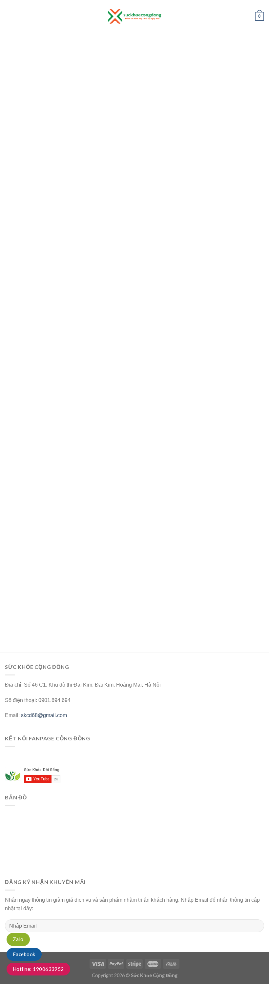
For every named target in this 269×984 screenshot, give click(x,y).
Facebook (24, 954)
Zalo (18, 939)
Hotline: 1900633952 (38, 969)
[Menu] (9, 16)
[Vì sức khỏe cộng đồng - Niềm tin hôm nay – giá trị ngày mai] (134, 16)
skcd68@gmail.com (44, 715)
